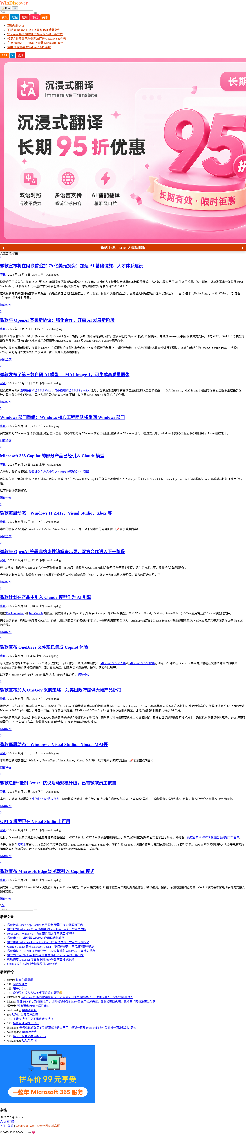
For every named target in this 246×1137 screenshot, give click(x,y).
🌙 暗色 (5, 8)
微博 (21, 55)
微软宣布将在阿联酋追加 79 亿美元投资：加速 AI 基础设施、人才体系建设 (71, 266)
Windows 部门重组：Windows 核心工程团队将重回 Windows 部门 (62, 417)
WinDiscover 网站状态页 (45, 1125)
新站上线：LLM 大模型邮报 (123, 248)
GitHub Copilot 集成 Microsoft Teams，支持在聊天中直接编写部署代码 (51, 946)
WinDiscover (14, 3)
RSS (4, 55)
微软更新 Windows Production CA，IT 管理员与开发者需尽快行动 (48, 942)
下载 (35, 17)
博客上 (21, 844)
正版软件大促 (15, 25)
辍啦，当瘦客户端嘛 (25, 1014)
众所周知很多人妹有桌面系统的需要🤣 (38, 992)
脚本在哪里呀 (24, 979)
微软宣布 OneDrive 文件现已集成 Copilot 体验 (44, 647)
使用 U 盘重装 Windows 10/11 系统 (29, 47)
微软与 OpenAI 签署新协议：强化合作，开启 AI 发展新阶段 (57, 320)
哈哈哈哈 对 (29, 1040)
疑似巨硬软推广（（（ (26, 1023)
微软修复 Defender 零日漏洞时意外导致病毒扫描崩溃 (40, 959)
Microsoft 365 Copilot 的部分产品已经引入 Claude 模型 (52, 455)
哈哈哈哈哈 (29, 1010)
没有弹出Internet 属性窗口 (33, 1005)
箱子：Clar (19, 988)
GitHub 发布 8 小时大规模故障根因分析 (32, 963)
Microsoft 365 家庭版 (142, 663)
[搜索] (35, 13)
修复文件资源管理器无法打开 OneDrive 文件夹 (36, 38)
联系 (11, 1125)
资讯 (5, 17)
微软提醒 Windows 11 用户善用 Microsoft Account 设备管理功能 (46, 929)
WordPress (21, 1125)
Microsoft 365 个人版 (113, 663)
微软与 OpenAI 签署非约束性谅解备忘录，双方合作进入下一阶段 (62, 551)
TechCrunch (36, 613)
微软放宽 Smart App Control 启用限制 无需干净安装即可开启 (45, 924)
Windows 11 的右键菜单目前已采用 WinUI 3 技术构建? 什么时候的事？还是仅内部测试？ (77, 997)
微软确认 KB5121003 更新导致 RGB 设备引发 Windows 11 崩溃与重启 (51, 950)
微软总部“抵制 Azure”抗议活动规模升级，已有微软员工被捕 (58, 783)
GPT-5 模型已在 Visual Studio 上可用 (35, 821)
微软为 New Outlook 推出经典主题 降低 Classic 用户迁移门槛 (45, 955)
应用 (25, 17)
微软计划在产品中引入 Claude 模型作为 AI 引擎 (59, 471)
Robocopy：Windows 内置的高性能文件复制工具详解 (40, 933)
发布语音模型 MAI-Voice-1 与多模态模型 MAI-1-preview (55, 390)
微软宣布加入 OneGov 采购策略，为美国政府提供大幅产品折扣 (60, 690)
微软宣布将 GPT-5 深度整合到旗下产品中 (213, 837)
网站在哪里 (20, 984)
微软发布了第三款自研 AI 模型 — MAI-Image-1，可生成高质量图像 (64, 374)
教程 (15, 17)
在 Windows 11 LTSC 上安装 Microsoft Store (35, 42)
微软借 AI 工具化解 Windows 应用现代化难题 (35, 937)
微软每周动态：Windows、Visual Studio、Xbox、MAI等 (54, 744)
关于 (45, 17)
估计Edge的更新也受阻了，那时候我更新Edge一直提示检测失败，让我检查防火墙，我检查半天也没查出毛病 (86, 1001)
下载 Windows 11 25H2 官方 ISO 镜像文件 (33, 29)
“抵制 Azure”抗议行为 (45, 798)
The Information (15, 613)
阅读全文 (6, 305)
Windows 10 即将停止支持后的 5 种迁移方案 (35, 34)
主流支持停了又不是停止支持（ (33, 1018)
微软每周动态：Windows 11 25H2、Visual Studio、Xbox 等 (56, 513)
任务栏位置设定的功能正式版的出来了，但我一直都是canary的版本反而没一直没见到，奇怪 (77, 1027)
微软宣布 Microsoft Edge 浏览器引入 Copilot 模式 (47, 871)
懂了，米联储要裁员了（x (29, 1036)
